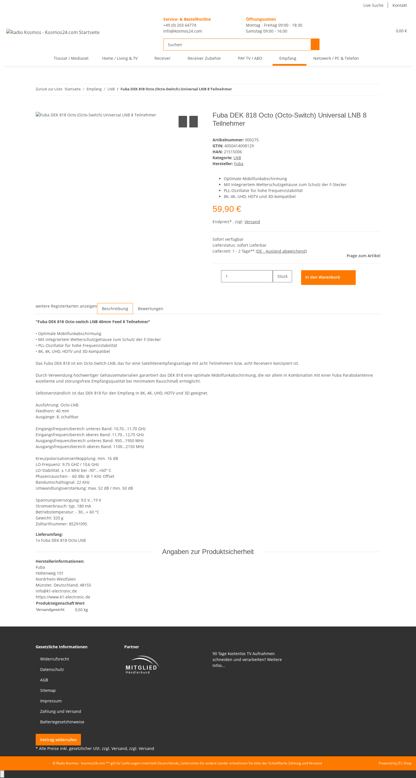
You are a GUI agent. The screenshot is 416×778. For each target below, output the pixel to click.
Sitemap (48, 690)
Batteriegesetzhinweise (62, 721)
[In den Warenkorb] (40, 108)
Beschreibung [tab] (115, 308)
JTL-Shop (404, 763)
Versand (252, 221)
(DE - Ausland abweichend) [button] (281, 251)
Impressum (51, 701)
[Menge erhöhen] (277, 288)
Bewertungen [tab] (150, 308)
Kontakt (400, 5)
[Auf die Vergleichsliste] (183, 121)
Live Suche (373, 5)
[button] (376, 31)
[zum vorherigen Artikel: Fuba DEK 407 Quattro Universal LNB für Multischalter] (236, 90)
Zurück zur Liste (49, 88)
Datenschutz (52, 669)
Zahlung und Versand (60, 711)
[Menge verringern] (217, 276)
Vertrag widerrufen (58, 739)
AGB (44, 680)
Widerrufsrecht (54, 659)
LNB (237, 157)
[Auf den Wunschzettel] (193, 121)
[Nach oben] (2, 774)
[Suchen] (315, 44)
